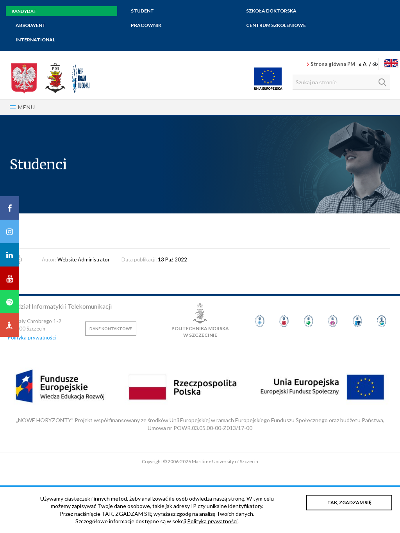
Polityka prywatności (32, 337)
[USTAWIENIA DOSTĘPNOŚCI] (369, 64)
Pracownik (146, 25)
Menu (26, 107)
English (391, 63)
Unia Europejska (268, 78)
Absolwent (31, 25)
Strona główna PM (333, 64)
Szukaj (382, 82)
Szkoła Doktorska (271, 11)
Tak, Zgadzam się (349, 502)
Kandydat (24, 11)
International (35, 40)
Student (142, 11)
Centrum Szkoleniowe (276, 25)
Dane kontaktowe (110, 328)
